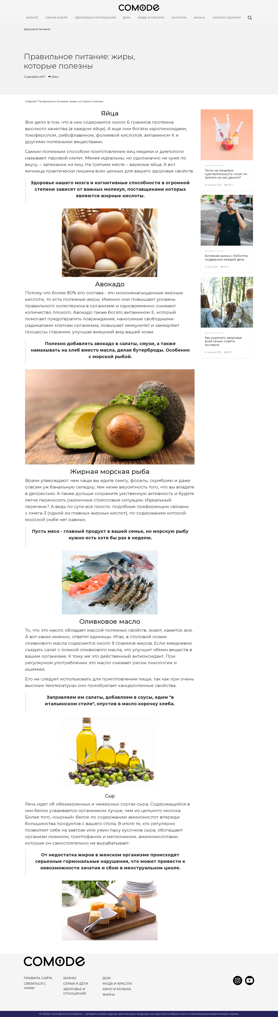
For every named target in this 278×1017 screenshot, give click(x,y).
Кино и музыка (117, 989)
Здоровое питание (37, 29)
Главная (30, 101)
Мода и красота (151, 17)
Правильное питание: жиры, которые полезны (70, 101)
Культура (179, 17)
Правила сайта (38, 978)
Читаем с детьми (226, 17)
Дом (126, 17)
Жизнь (199, 17)
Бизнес (32, 17)
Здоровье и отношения (95, 17)
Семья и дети (57, 17)
